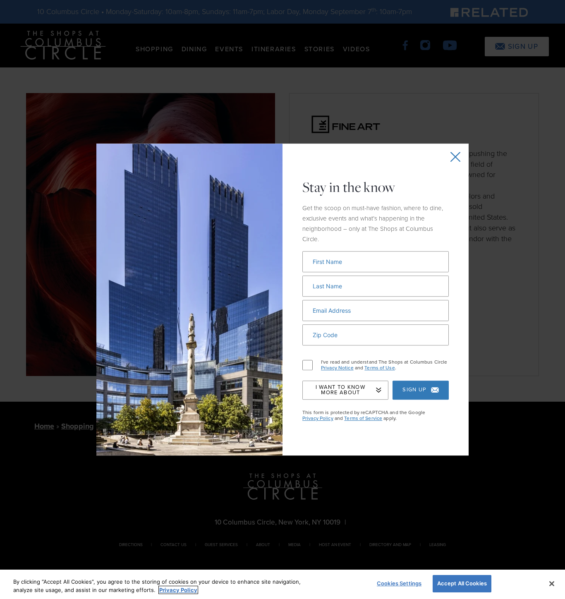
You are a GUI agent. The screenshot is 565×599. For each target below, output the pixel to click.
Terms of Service (363, 418)
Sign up (414, 390)
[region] (282, 584)
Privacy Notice (337, 367)
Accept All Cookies (462, 583)
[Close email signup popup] (455, 157)
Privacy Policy (317, 418)
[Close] (552, 584)
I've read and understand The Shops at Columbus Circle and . (384, 365)
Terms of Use (379, 367)
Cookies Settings (399, 583)
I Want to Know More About (340, 390)
